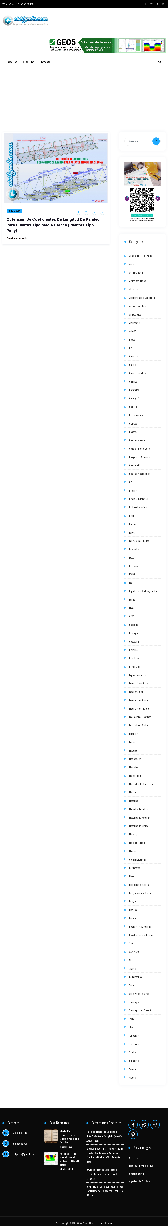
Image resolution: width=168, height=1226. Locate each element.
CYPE (131, 482)
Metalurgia (134, 834)
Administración (136, 272)
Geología (133, 633)
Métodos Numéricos (138, 842)
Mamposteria (135, 759)
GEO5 (131, 616)
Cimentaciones (136, 415)
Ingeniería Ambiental (139, 683)
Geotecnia (134, 641)
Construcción (135, 465)
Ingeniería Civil (136, 691)
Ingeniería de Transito (139, 708)
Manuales (133, 767)
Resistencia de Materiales (141, 935)
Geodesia (133, 624)
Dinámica (133, 490)
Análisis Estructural (138, 306)
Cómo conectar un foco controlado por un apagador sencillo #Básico (104, 1191)
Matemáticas (135, 775)
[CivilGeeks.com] (25, 20)
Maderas (133, 750)
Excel (131, 582)
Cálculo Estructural (138, 373)
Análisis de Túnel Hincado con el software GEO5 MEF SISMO (69, 1159)
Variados (133, 1069)
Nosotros (12, 62)
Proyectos (134, 909)
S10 (131, 943)
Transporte (134, 1044)
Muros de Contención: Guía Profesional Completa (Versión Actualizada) (104, 1136)
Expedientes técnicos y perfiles (143, 591)
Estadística (134, 549)
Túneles (132, 1052)
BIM (131, 348)
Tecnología (134, 1002)
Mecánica (133, 800)
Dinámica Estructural (138, 499)
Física (132, 608)
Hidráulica (134, 650)
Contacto (45, 62)
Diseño (132, 515)
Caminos (133, 381)
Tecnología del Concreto (140, 1010)
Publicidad (28, 62)
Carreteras (134, 390)
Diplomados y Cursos (139, 507)
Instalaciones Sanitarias (140, 725)
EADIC (132, 532)
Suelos (132, 985)
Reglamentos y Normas (140, 926)
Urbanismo (134, 1060)
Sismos (132, 968)
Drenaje (133, 524)
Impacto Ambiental (138, 675)
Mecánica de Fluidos (138, 809)
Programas (134, 901)
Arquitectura (135, 323)
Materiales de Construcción (142, 784)
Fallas (132, 599)
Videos (132, 1077)
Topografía (134, 1035)
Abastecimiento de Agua (140, 255)
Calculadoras (135, 356)
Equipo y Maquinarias (139, 541)
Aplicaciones (135, 314)
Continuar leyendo (17, 238)
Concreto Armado (137, 440)
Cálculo (132, 364)
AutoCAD (133, 331)
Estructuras (134, 566)
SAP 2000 (134, 951)
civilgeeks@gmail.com (22, 1154)
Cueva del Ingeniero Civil (140, 1166)
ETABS (132, 574)
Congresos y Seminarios (140, 457)
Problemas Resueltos (139, 884)
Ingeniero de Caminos (139, 1181)
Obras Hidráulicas (137, 859)
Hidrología (134, 658)
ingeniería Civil (136, 1173)
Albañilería (134, 289)
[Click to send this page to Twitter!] (86, 212)
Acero (132, 264)
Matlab (132, 792)
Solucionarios (135, 977)
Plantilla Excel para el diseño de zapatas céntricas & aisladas (101, 1174)
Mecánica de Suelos (138, 826)
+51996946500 (19, 1143)
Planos (132, 876)
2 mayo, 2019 (14, 211)
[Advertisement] (84, 91)
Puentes (133, 918)
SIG (130, 960)
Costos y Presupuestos (139, 473)
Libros (132, 742)
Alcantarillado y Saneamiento (143, 297)
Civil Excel (133, 1158)
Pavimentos (134, 868)
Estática (133, 557)
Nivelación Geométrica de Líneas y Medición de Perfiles (70, 1136)
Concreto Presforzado (139, 448)
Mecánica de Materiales (140, 817)
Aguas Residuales (137, 281)
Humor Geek (135, 666)
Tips (131, 1027)
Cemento (133, 406)
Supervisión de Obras (139, 993)
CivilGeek (133, 423)
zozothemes (105, 1223)
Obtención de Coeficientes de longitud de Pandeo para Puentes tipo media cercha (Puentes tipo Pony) (53, 225)
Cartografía (134, 398)
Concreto (133, 432)
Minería (132, 851)
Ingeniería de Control (139, 700)
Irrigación (133, 733)
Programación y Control (140, 893)
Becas (132, 339)
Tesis (131, 1018)
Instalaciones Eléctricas (140, 717)
